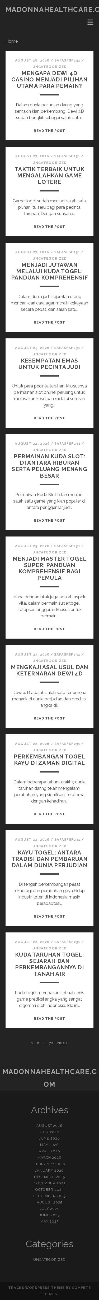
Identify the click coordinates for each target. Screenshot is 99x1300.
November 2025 (49, 1183)
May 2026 (49, 1145)
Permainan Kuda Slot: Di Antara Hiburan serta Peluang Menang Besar (49, 466)
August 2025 (49, 1202)
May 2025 (49, 1221)
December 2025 (49, 1177)
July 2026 (49, 1132)
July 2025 (49, 1209)
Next (62, 1043)
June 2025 (49, 1215)
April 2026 (49, 1151)
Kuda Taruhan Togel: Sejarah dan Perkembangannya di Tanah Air (49, 964)
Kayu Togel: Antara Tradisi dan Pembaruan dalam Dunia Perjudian (49, 859)
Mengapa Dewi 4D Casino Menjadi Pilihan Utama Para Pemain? (49, 79)
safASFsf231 (67, 60)
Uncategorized (49, 67)
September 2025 (49, 1196)
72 (51, 1043)
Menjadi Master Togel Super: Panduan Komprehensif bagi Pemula (50, 568)
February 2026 (49, 1164)
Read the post (49, 131)
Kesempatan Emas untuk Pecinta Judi (49, 363)
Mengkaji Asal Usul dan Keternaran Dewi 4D (49, 670)
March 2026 (49, 1157)
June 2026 (49, 1138)
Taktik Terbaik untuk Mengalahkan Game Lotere (49, 175)
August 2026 (49, 1126)
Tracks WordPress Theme (36, 1288)
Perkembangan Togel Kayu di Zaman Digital (49, 759)
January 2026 (49, 1170)
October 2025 (49, 1190)
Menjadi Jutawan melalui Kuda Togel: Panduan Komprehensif (49, 271)
